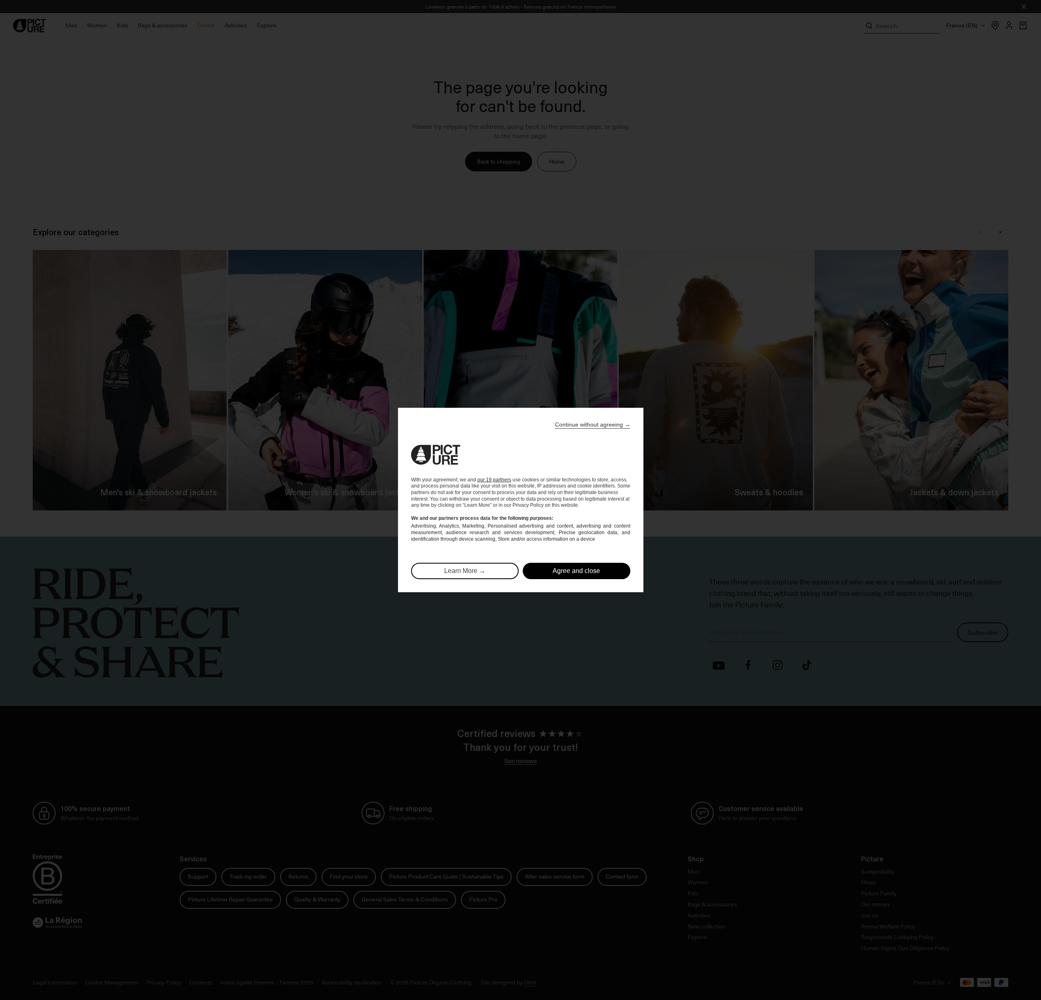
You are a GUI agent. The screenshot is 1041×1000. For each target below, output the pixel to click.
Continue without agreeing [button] (592, 424)
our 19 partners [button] (494, 480)
